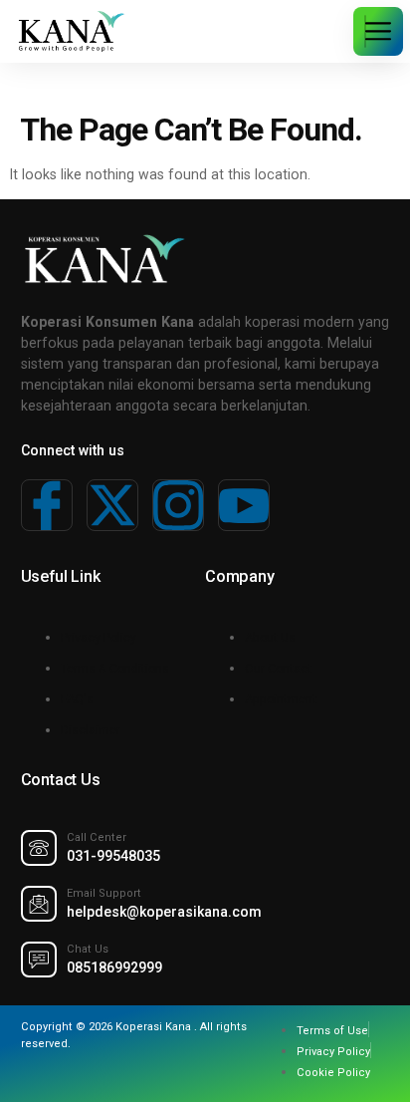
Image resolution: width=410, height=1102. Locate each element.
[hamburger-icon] (365, 32)
